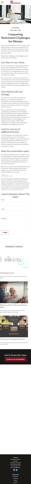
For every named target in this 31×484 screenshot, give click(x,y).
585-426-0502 (17, 464)
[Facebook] (14, 470)
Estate (15, 480)
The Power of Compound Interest (12, 339)
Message (3, 218)
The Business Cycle (7, 273)
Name (2, 200)
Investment (15, 478)
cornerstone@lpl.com (15, 467)
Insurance (15, 482)
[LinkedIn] (17, 470)
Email (2, 209)
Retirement (15, 476)
